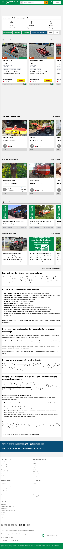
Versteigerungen (5, 470)
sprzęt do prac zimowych (43, 311)
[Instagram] (5, 525)
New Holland (34, 293)
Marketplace (26, 32)
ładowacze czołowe (15, 313)
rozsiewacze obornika (45, 307)
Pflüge (34, 468)
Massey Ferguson (42, 366)
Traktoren (35, 462)
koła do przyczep (29, 305)
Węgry (24, 387)
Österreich (3, 504)
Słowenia (28, 387)
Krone (7, 368)
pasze (27, 337)
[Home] (12, 2)
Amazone (23, 368)
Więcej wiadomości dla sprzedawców (51, 268)
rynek (28, 281)
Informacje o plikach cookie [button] (26, 530)
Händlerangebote (5, 464)
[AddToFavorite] (25, 45)
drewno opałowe (35, 337)
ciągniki (54, 335)
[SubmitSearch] (46, 2)
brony (18, 299)
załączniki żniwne (35, 309)
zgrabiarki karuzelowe (33, 295)
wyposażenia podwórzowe (52, 346)
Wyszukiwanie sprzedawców (39, 32)
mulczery (16, 303)
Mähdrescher (36, 464)
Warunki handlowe (17, 534)
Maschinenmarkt (5, 462)
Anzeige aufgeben (5, 476)
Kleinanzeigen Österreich (7, 506)
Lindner (17, 366)
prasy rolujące (56, 295)
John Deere (24, 293)
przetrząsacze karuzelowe (45, 295)
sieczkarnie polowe (46, 309)
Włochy (20, 387)
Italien (2, 514)
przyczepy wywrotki (15, 301)
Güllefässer (35, 470)
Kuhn (3, 368)
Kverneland (17, 368)
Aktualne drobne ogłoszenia (10, 159)
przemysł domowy (20, 337)
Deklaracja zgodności (7, 537)
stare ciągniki (45, 293)
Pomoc (5, 540)
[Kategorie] (20, 525)
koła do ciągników (19, 305)
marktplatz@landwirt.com (11, 547)
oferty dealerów (7, 32)
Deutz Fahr (56, 366)
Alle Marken (4, 474)
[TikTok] (12, 525)
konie (26, 341)
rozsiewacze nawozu (24, 307)
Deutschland (4, 508)
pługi (33, 299)
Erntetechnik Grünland (6, 485)
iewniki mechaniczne (24, 303)
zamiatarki (34, 311)
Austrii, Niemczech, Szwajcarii (10, 387)
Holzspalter (36, 472)
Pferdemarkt (4, 491)
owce (29, 341)
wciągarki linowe (27, 297)
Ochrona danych (5, 534)
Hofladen (3, 497)
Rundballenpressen (38, 466)
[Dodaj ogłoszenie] (50, 2)
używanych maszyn (22, 364)
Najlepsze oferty (6, 40)
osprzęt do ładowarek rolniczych (46, 313)
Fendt (29, 293)
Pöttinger (11, 368)
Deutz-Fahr (35, 497)
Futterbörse (4, 493)
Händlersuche (4, 468)
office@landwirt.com (33, 434)
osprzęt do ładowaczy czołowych (29, 313)
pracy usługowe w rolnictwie (20, 343)
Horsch (30, 368)
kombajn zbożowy (26, 309)
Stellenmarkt (4, 495)
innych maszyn (26, 348)
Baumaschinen (36, 474)
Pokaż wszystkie (55, 40)
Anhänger (35, 476)
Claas (39, 293)
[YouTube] (2, 525)
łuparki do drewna (45, 297)
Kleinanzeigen (4, 466)
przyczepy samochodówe (27, 301)
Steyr (3, 366)
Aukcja (56, 32)
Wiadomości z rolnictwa (9, 233)
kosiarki (25, 295)
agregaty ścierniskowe (26, 299)
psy (32, 341)
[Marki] (24, 525)
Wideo (50, 32)
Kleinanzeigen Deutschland (8, 510)
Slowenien (3, 516)
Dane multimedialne (11, 530)
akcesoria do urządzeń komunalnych (11, 348)
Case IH (21, 366)
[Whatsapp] (16, 525)
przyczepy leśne (36, 297)
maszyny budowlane (46, 335)
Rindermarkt (4, 489)
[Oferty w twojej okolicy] (21, 2)
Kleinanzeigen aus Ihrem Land (11, 116)
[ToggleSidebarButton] (3, 2)
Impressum (27, 534)
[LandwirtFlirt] (28, 525)
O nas (2, 530)
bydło (22, 341)
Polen (2, 518)
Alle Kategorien (5, 472)
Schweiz (3, 512)
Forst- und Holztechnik (6, 487)
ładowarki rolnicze (26, 311)
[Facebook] (9, 525)
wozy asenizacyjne (35, 307)
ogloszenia (17, 32)
